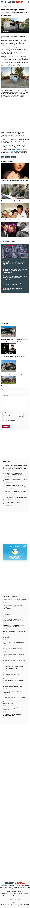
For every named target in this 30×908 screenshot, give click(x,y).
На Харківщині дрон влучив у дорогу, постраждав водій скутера (13, 667)
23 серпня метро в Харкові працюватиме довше (12, 502)
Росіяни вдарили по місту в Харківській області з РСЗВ (14, 661)
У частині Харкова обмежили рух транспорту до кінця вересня (12, 619)
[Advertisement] (15, 115)
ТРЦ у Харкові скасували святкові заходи (16, 497)
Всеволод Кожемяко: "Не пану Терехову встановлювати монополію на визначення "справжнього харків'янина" (16, 467)
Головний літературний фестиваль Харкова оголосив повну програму (15, 277)
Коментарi (6, 426)
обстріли (7, 157)
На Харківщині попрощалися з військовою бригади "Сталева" (13, 473)
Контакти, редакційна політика (15, 891)
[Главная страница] (15, 883)
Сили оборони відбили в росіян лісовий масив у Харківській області (14, 263)
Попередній (2, 77)
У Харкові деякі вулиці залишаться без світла (13, 642)
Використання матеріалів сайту (10, 893)
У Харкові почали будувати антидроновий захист (12, 289)
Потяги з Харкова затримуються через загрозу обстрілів (13, 702)
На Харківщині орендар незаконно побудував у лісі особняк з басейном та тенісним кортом (14, 607)
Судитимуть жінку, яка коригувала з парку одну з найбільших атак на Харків (16, 486)
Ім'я (3, 390)
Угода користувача (22, 895)
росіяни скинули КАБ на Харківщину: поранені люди (14, 150)
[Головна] (14, 2)
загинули (13, 157)
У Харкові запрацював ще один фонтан (14, 631)
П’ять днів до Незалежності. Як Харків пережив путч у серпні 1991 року (15, 492)
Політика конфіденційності (9, 895)
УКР (13, 903)
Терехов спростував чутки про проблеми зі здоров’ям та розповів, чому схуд (16, 479)
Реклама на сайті (23, 893)
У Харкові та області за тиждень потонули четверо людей (14, 613)
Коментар (5, 395)
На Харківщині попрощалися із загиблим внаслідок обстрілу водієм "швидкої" (14, 599)
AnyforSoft (19, 906)
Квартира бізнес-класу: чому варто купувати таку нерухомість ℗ (12, 673)
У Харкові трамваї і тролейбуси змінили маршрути (14, 708)
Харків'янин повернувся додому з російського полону (15, 283)
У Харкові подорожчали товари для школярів (13, 648)
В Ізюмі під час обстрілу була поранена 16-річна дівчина (14, 636)
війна (3, 157)
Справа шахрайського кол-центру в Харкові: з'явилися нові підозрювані (15, 270)
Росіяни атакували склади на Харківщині (14, 697)
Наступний (27, 77)
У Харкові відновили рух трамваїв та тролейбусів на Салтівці (13, 691)
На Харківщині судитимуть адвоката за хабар (13, 655)
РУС (25, 2)
